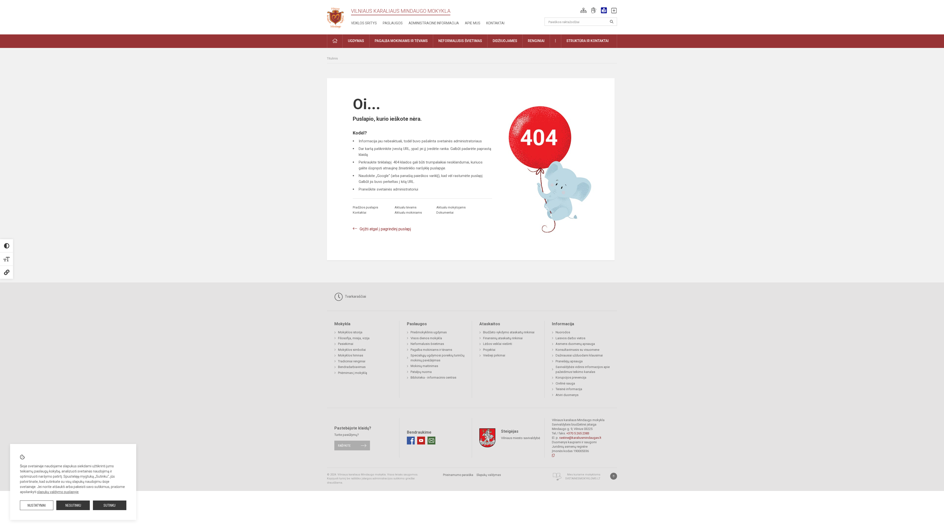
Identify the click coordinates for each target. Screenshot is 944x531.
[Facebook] (411, 440)
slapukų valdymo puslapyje (58, 492)
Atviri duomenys (567, 395)
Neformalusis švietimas (427, 344)
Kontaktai (495, 23)
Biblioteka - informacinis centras (433, 377)
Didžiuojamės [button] (505, 41)
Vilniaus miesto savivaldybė (520, 438)
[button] (583, 10)
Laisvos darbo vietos (570, 338)
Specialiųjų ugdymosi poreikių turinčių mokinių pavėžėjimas (437, 358)
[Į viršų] (613, 476)
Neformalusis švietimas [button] (460, 41)
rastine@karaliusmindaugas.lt (580, 438)
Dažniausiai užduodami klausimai (579, 355)
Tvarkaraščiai (355, 296)
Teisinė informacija (569, 389)
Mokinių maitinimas (424, 366)
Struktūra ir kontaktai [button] (587, 41)
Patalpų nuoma (421, 372)
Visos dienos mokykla (426, 338)
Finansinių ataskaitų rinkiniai (503, 338)
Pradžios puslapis (365, 207)
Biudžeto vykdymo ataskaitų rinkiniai (508, 332)
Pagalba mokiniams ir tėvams (431, 350)
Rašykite (344, 445)
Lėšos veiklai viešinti (497, 344)
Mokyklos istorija (350, 332)
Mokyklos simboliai (352, 350)
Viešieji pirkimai (494, 355)
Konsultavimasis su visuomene (577, 350)
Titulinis (332, 58)
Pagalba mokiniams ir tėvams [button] (401, 41)
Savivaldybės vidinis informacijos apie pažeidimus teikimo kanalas (583, 369)
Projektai (489, 350)
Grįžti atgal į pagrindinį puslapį (385, 229)
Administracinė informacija (434, 23)
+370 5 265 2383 (577, 433)
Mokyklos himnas (350, 355)
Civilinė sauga (565, 383)
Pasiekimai (345, 344)
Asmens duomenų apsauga (575, 344)
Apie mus (472, 23)
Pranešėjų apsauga (569, 361)
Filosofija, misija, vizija (353, 338)
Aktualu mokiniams (408, 212)
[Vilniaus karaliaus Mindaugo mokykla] (339, 16)
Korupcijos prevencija (571, 377)
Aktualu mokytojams (451, 207)
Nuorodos (563, 332)
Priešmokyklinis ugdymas (429, 332)
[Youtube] (421, 440)
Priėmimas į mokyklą (352, 373)
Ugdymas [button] (356, 41)
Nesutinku (73, 505)
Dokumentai (445, 212)
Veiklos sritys (364, 23)
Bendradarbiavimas (352, 367)
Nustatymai (37, 505)
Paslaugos (393, 23)
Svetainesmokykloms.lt (582, 478)
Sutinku (109, 505)
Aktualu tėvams (405, 207)
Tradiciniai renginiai (351, 361)
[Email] (431, 440)
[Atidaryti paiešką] (611, 21)
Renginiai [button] (536, 41)
